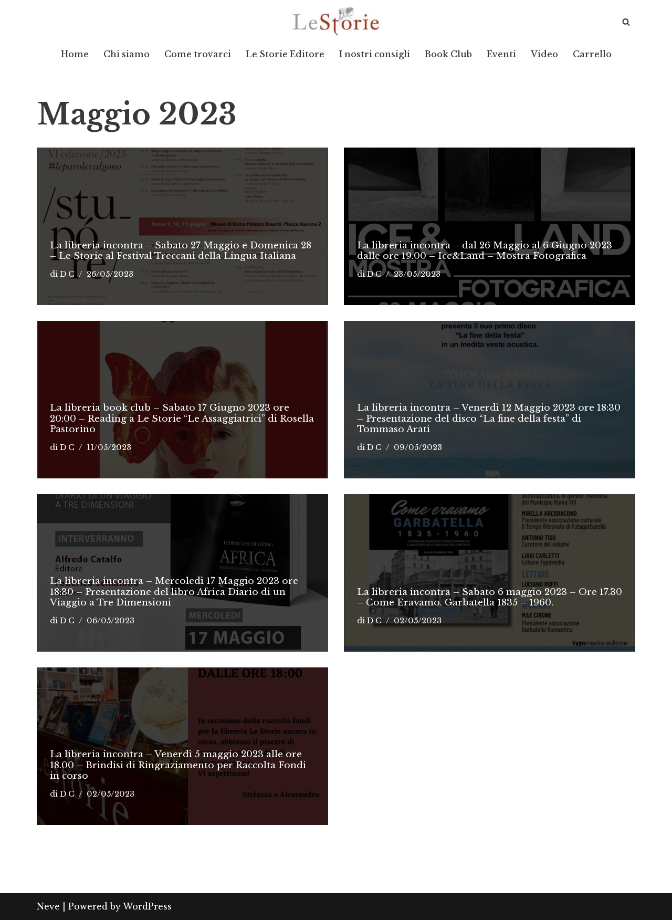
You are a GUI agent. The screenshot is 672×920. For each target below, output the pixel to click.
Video (544, 54)
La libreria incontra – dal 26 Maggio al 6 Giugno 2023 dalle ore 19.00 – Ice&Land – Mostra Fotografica (484, 251)
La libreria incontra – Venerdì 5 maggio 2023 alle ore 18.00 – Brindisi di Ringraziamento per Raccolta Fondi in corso (178, 765)
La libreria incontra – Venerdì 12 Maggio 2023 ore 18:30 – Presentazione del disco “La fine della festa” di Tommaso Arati (489, 418)
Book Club (448, 54)
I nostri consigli (374, 54)
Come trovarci (197, 54)
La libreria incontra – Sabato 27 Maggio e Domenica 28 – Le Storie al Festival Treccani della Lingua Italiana (180, 251)
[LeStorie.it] (336, 21)
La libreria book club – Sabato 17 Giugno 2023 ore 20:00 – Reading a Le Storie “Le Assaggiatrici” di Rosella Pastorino (182, 418)
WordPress (147, 906)
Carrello (592, 54)
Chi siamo (126, 54)
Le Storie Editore (285, 54)
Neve (48, 906)
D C (67, 274)
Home (75, 54)
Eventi (501, 54)
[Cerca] (626, 22)
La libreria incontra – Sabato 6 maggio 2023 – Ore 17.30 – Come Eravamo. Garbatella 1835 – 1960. (489, 597)
